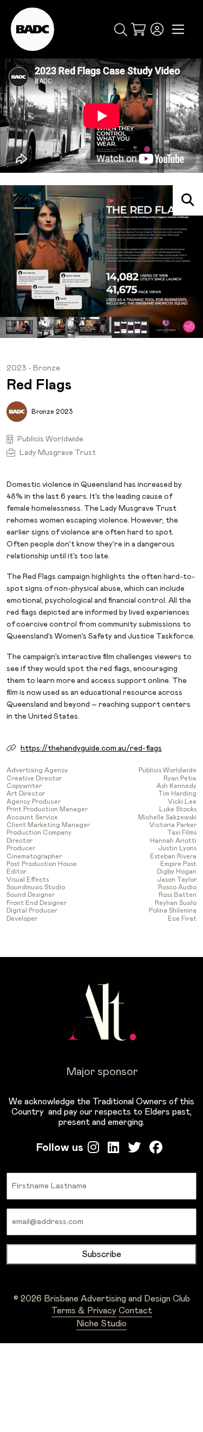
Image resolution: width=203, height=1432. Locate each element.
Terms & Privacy (83, 1310)
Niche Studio (101, 1323)
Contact (135, 1310)
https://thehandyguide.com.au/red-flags (91, 748)
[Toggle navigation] (178, 29)
